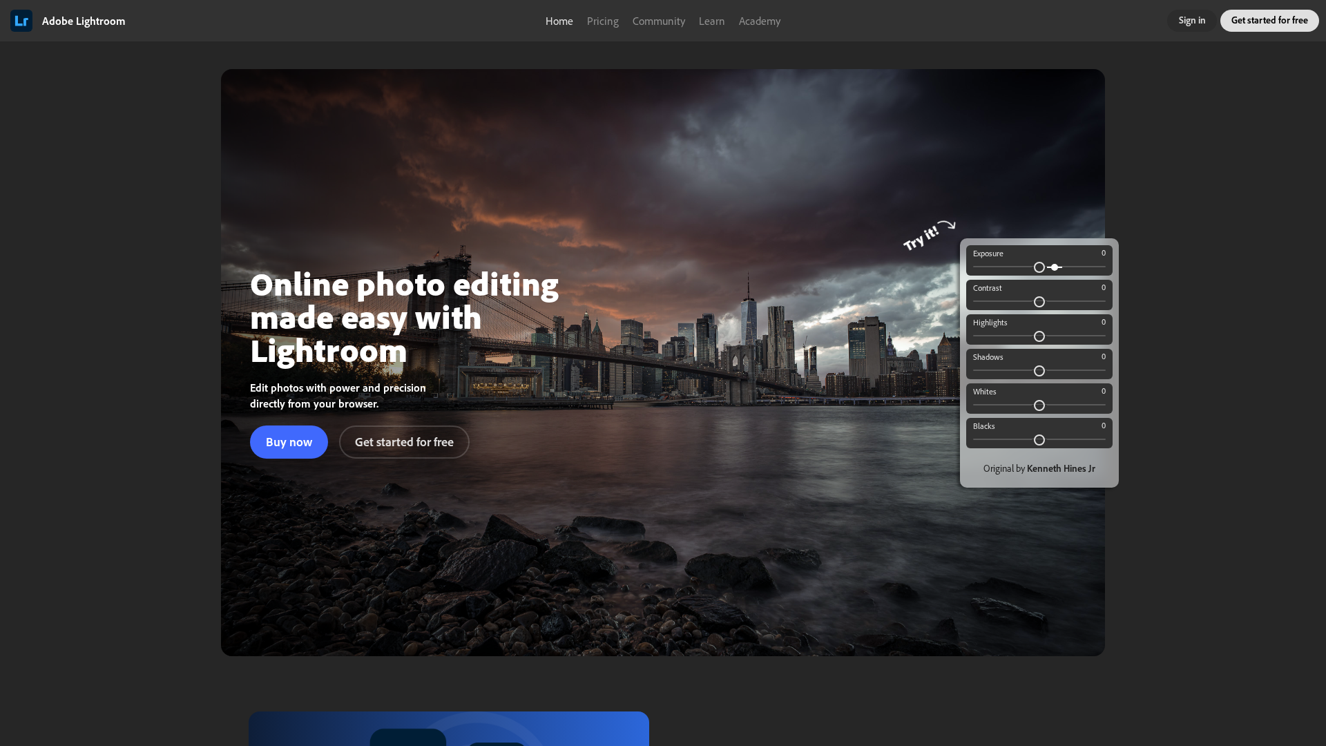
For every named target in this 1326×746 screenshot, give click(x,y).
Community (659, 21)
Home (559, 21)
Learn (712, 21)
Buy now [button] (289, 441)
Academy (759, 21)
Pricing (603, 21)
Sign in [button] (1192, 20)
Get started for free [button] (1269, 20)
